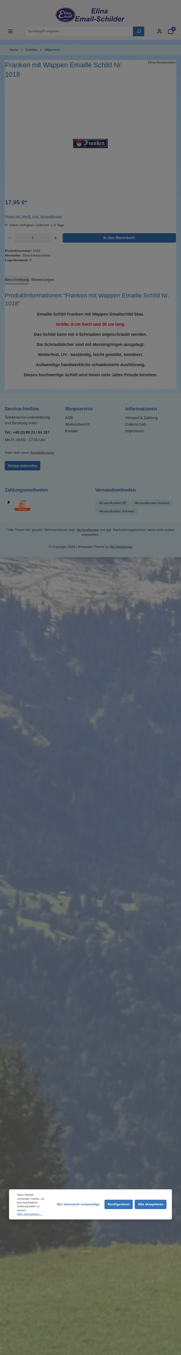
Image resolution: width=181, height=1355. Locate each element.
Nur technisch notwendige (78, 1204)
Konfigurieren (119, 1204)
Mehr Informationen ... (29, 1214)
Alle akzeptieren (151, 1204)
